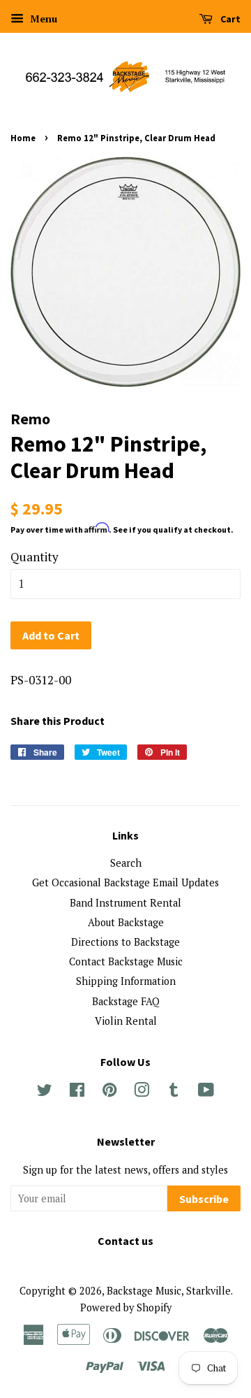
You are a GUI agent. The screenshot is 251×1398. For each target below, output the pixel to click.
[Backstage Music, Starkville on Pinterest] (109, 1092)
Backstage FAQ (126, 1001)
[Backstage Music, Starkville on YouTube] (206, 1092)
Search (126, 863)
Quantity (34, 557)
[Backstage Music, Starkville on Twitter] (44, 1092)
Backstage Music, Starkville (169, 1290)
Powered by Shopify (126, 1307)
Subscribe (204, 1199)
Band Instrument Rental (125, 902)
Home (23, 137)
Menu (42, 18)
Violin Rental (126, 1021)
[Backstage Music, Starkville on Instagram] (141, 1092)
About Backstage (126, 922)
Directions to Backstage (125, 942)
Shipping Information (126, 981)
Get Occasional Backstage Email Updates (125, 882)
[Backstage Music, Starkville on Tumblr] (173, 1092)
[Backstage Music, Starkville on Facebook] (77, 1092)
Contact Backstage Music (126, 961)
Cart (229, 19)
